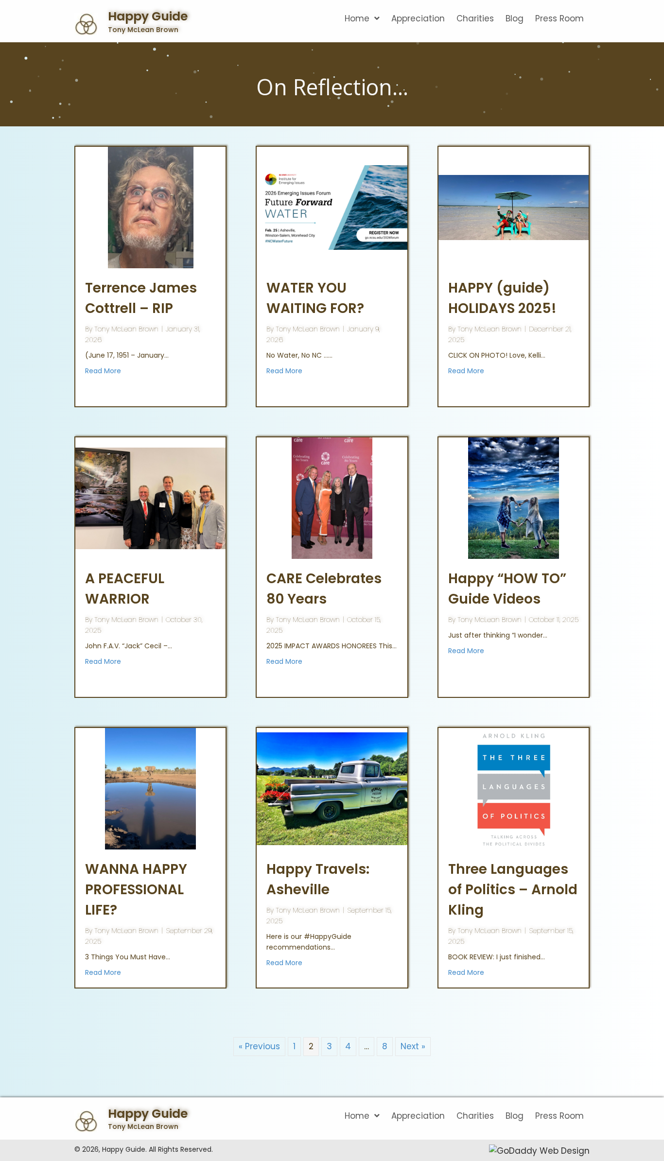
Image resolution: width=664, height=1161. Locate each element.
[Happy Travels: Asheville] (332, 788)
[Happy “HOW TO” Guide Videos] (513, 497)
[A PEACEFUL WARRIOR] (150, 497)
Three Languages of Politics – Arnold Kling (512, 889)
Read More (103, 371)
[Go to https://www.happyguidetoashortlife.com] (163, 25)
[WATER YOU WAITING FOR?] (332, 207)
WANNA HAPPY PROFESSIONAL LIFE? (136, 889)
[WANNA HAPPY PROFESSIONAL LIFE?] (150, 788)
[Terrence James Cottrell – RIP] (150, 207)
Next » (413, 1046)
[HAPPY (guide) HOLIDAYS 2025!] (513, 207)
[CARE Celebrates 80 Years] (332, 497)
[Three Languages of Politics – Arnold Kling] (513, 788)
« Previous (259, 1046)
